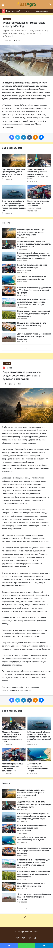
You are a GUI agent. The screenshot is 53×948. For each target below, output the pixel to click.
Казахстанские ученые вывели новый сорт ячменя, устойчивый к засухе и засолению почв (33, 313)
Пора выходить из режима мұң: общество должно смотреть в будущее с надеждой (30, 232)
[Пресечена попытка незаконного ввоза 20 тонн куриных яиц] (9, 326)
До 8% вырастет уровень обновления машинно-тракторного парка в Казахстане (34, 336)
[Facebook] (11, 137)
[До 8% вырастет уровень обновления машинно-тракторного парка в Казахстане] (9, 337)
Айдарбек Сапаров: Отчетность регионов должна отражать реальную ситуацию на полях (37, 174)
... (26, 348)
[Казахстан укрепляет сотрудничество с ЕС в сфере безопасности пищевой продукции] (9, 291)
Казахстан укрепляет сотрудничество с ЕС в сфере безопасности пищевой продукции (34, 290)
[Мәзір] (3, 5)
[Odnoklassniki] (35, 137)
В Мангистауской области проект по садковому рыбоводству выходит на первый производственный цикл (14, 205)
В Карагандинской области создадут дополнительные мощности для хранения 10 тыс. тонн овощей (33, 302)
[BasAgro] (26, 4)
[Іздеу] (50, 5)
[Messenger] (41, 137)
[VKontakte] (29, 137)
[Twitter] (17, 137)
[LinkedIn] (23, 137)
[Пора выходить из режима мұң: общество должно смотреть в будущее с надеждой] (14, 160)
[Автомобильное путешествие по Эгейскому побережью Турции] (9, 280)
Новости (7, 19)
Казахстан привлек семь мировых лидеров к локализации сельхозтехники (32, 267)
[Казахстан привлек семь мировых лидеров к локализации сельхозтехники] (39, 192)
